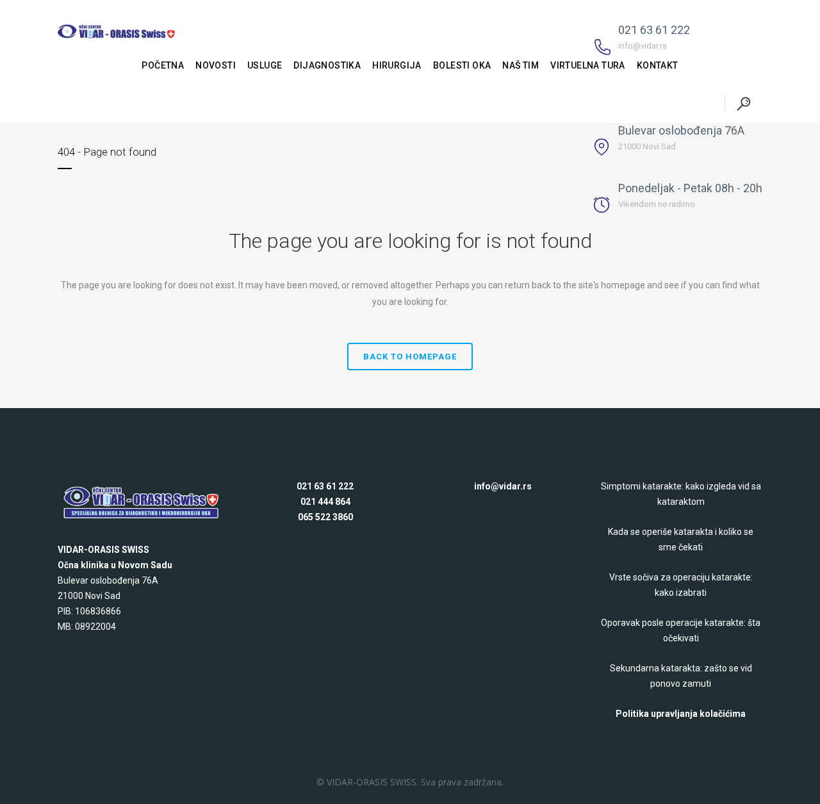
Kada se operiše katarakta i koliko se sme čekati (680, 539)
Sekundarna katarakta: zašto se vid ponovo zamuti (681, 676)
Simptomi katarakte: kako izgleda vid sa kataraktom (681, 494)
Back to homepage (410, 356)
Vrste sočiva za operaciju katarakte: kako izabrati (681, 585)
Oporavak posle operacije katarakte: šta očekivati (680, 630)
